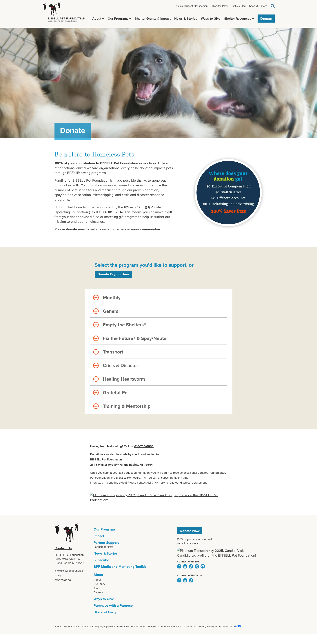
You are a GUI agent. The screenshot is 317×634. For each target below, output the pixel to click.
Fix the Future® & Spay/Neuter (135, 338)
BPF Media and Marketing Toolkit (120, 566)
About (96, 18)
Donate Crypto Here (113, 274)
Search (273, 6)
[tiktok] (191, 566)
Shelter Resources (237, 18)
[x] (197, 566)
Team (97, 588)
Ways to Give (211, 18)
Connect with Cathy (189, 575)
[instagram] (185, 566)
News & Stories (185, 18)
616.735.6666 (62, 580)
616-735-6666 (144, 446)
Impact (99, 535)
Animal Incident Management (192, 6)
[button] (103, 18)
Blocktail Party (220, 6)
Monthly (112, 297)
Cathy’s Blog (239, 6)
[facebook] (179, 566)
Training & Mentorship (126, 406)
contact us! (144, 482)
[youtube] (203, 566)
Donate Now (190, 530)
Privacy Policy (206, 626)
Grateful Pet (116, 392)
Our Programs (118, 18)
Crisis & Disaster (120, 365)
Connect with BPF (188, 562)
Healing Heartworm (124, 379)
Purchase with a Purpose (113, 605)
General (111, 311)
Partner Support (106, 542)
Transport (113, 351)
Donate (266, 18)
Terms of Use (190, 626)
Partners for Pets (103, 547)
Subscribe (101, 559)
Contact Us (63, 548)
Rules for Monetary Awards (168, 626)
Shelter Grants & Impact (153, 18)
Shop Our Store (258, 6)
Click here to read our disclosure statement (179, 482)
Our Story (99, 584)
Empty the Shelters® (124, 324)
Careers (98, 592)
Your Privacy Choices (224, 626)
